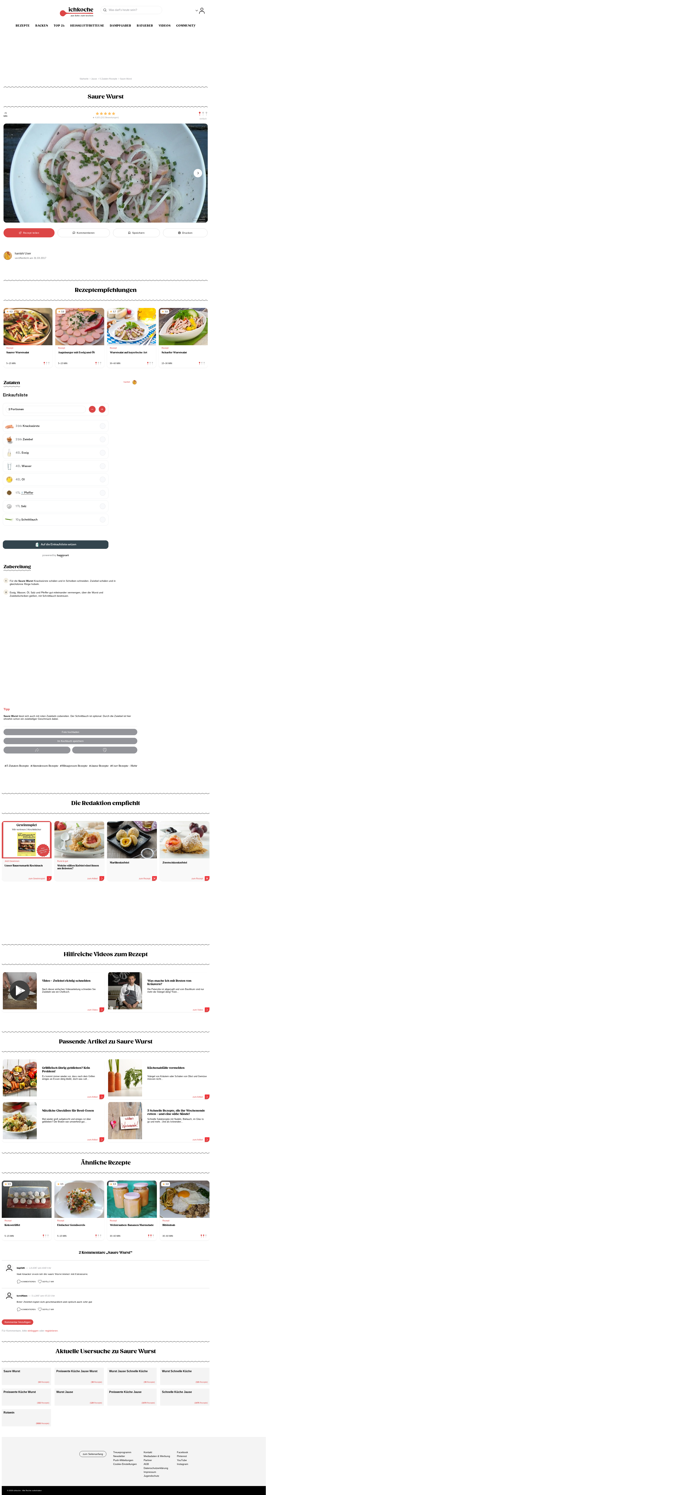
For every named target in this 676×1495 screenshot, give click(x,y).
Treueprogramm (122, 1452)
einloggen (33, 1330)
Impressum (150, 1472)
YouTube (182, 1460)
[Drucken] (104, 750)
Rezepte (23, 25)
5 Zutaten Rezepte (18, 765)
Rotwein (9, 1412)
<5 (5, 113)
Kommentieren (28, 1282)
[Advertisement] (105, 914)
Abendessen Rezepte (45, 765)
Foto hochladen (70, 732)
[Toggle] (200, 11)
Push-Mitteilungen (123, 1460)
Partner (148, 1460)
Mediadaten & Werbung (157, 1456)
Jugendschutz (151, 1475)
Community (186, 25)
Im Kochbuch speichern (70, 741)
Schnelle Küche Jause (177, 1391)
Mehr (134, 765)
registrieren (51, 1330)
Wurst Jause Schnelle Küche (128, 1371)
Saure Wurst (12, 1371)
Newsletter (119, 1456)
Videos (165, 25)
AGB (146, 1464)
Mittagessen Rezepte (74, 765)
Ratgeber (145, 25)
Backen (41, 25)
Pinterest (182, 1456)
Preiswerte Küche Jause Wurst (76, 1371)
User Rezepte (120, 765)
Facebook (182, 1452)
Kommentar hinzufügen (18, 1322)
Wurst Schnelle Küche (177, 1371)
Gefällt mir (48, 1282)
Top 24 (59, 25)
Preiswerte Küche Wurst (20, 1391)
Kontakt (148, 1452)
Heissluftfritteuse (87, 25)
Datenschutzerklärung (156, 1468)
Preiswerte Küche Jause (125, 1391)
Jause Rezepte (100, 765)
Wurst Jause (64, 1391)
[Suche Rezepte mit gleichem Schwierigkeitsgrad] (203, 114)
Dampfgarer (120, 25)
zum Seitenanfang (93, 1454)
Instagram (182, 1464)
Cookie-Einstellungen (125, 1464)
